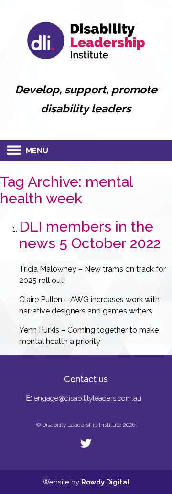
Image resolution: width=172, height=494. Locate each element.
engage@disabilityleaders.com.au (87, 398)
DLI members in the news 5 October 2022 (90, 235)
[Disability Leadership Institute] (86, 56)
